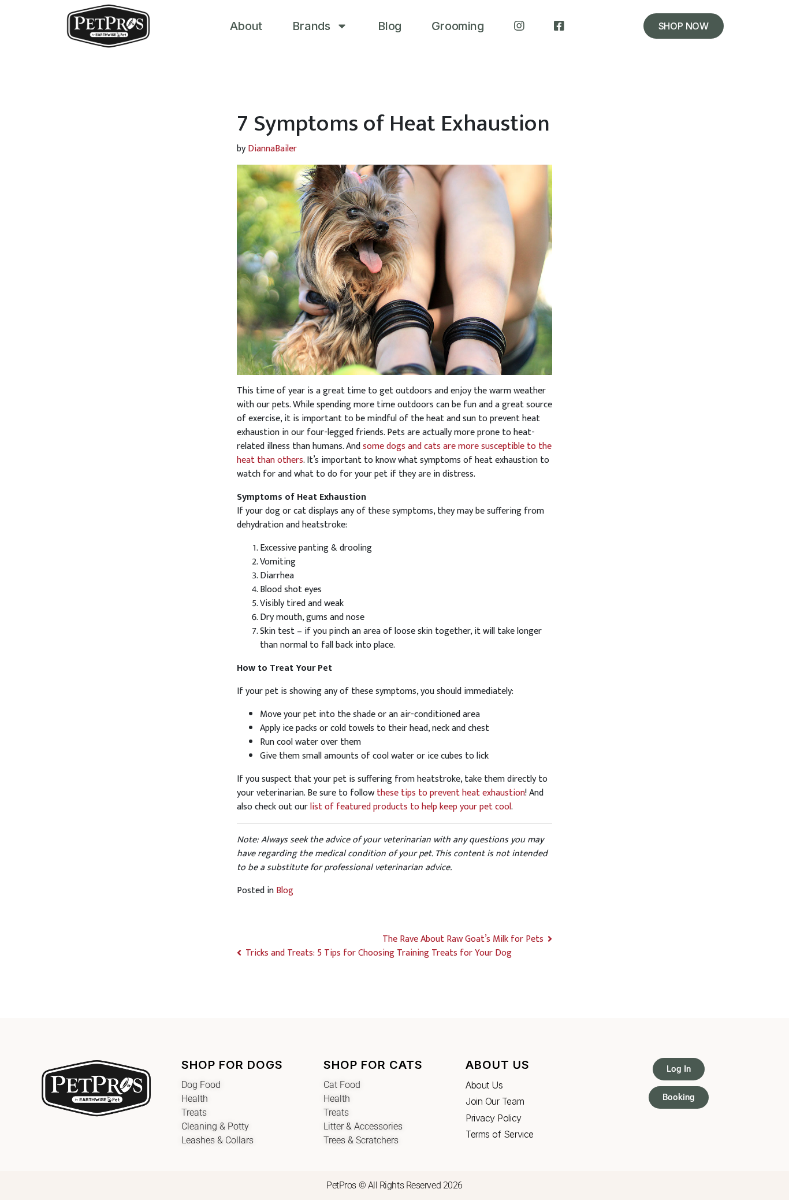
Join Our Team (495, 1101)
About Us (484, 1085)
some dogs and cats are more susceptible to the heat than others (394, 453)
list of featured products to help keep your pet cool (410, 807)
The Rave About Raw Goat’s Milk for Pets (462, 939)
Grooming (457, 26)
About (246, 26)
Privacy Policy (494, 1118)
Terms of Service (500, 1134)
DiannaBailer (272, 149)
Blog (389, 26)
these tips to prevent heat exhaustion (451, 793)
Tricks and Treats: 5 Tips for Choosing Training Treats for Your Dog (379, 953)
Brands (311, 26)
